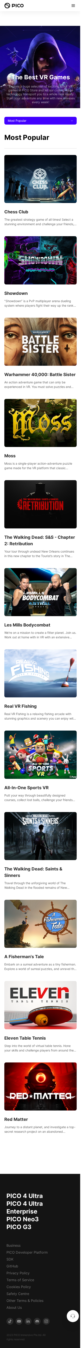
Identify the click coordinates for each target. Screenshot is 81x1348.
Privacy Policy (18, 1273)
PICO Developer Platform (27, 1252)
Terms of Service (20, 1280)
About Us (14, 1307)
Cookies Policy (18, 1287)
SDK (9, 1259)
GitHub (12, 1266)
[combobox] (40, 121)
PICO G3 (18, 1227)
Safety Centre (17, 1294)
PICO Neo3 (22, 1219)
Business (13, 1245)
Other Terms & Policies (24, 1300)
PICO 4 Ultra (24, 1196)
